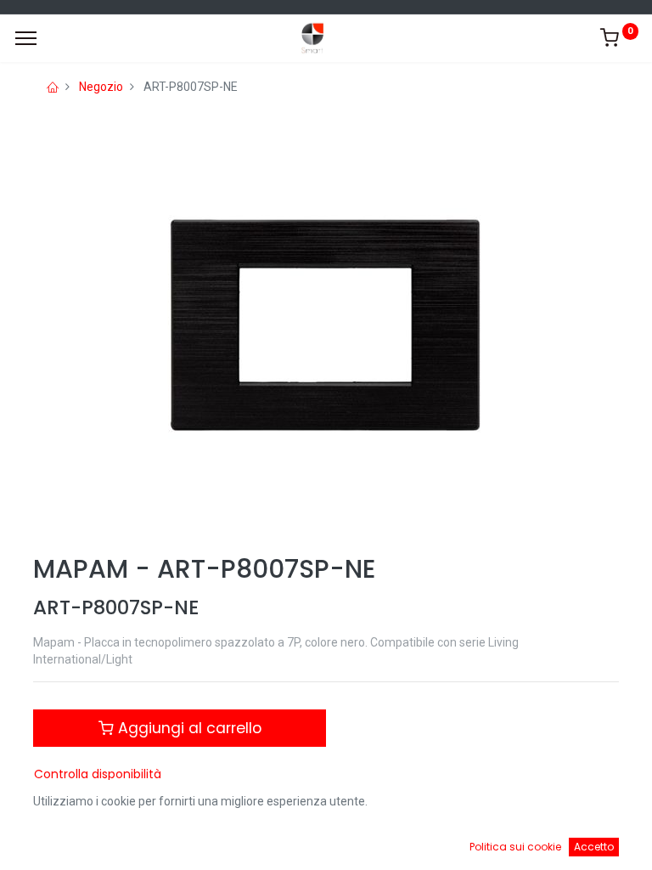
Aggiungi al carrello (187, 728)
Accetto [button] (594, 846)
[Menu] (26, 38)
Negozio (101, 86)
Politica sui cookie (515, 846)
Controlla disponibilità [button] (97, 773)
